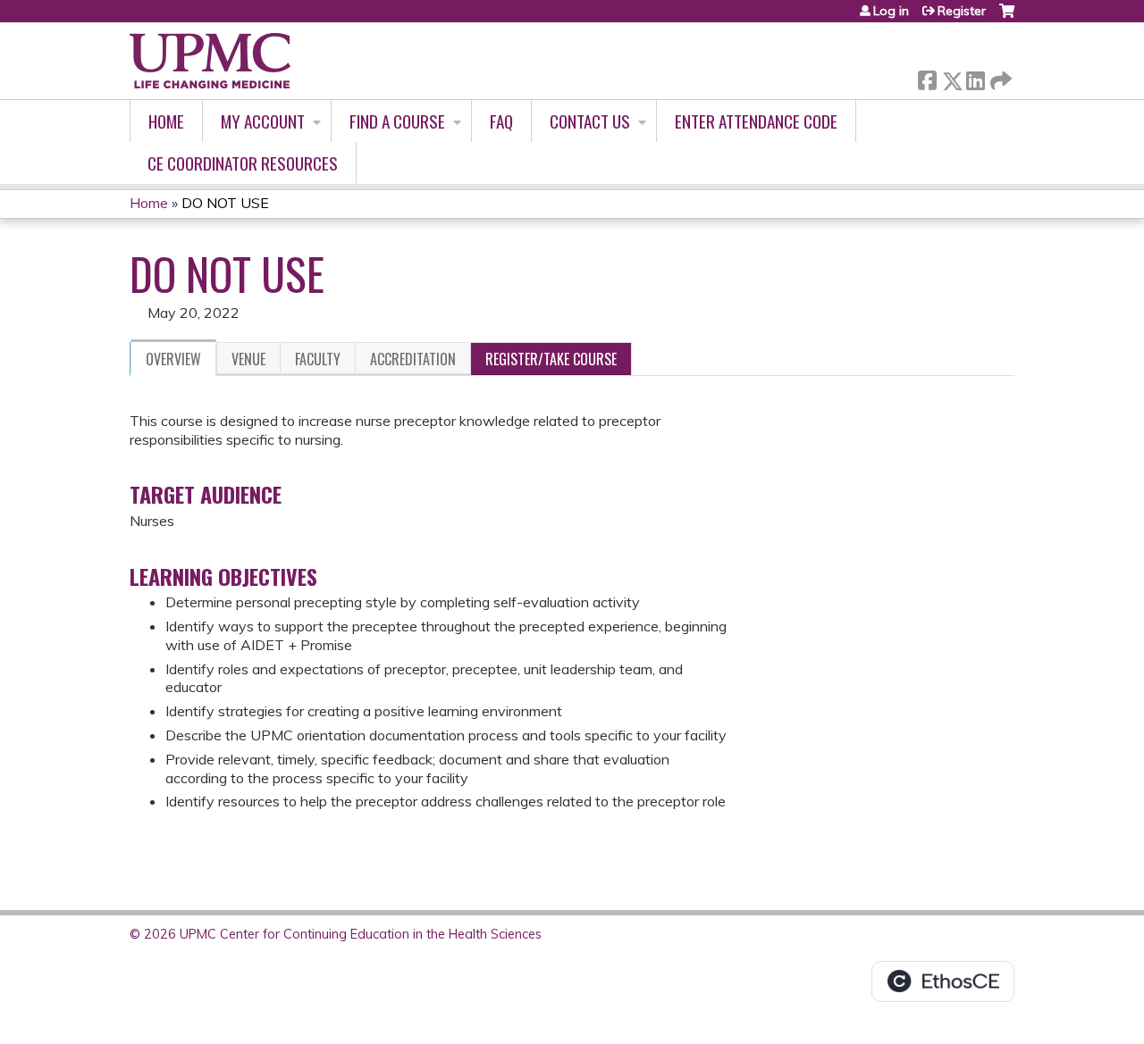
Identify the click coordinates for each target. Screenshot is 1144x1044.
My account (263, 121)
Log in (891, 10)
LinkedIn (975, 77)
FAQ (501, 121)
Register (962, 10)
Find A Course (397, 121)
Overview (173, 359)
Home (166, 121)
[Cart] (1006, 17)
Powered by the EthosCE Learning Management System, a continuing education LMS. (942, 981)
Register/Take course (551, 359)
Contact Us (590, 121)
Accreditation (413, 359)
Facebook (927, 77)
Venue (248, 359)
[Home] (210, 60)
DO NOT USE (225, 203)
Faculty (318, 359)
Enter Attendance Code (756, 121)
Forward (999, 76)
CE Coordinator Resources (242, 163)
